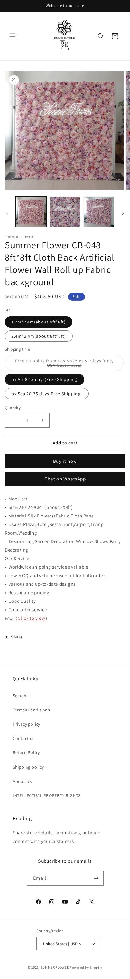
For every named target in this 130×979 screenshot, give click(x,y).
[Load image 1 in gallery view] (30, 211)
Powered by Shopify (86, 967)
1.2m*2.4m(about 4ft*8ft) (38, 322)
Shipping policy (28, 767)
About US (22, 781)
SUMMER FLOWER (55, 967)
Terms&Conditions (31, 710)
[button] (13, 36)
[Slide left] (7, 213)
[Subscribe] (96, 878)
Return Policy (26, 752)
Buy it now (65, 461)
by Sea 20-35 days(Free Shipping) (46, 393)
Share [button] (17, 637)
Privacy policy (26, 724)
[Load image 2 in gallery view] (65, 211)
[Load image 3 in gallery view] (98, 211)
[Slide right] (123, 213)
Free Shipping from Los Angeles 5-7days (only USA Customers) (64, 364)
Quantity (13, 407)
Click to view (31, 618)
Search (20, 695)
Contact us (24, 738)
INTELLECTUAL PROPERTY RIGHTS (46, 795)
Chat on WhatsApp (65, 479)
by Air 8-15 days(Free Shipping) (44, 379)
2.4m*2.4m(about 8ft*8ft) (38, 336)
